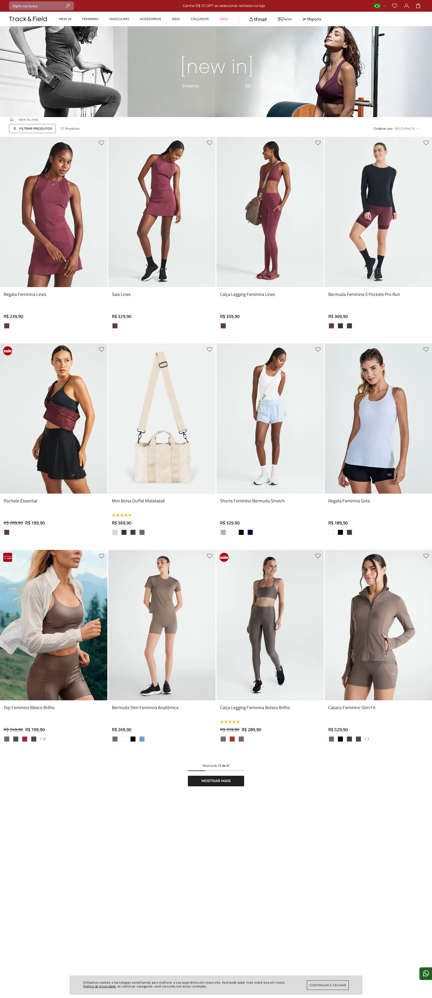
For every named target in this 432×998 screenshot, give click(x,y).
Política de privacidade (99, 986)
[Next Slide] (425, 269)
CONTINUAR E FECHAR (327, 985)
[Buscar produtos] (68, 6)
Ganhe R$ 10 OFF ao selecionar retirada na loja (224, 6)
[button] (32, 128)
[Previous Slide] (331, 269)
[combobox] (41, 5)
